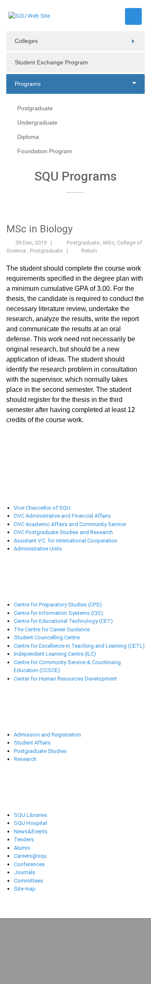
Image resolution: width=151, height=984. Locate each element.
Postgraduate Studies (40, 751)
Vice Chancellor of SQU (42, 508)
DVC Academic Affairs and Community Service (70, 524)
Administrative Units (38, 548)
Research (25, 759)
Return (89, 250)
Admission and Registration (47, 734)
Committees (28, 881)
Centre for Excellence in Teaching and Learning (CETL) (79, 646)
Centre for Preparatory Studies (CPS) (58, 604)
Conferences (29, 864)
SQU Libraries (30, 815)
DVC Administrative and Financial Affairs (62, 516)
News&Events (30, 831)
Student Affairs (32, 742)
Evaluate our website (76, 960)
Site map (25, 889)
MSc (109, 242)
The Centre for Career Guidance (52, 629)
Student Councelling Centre (47, 637)
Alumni (22, 848)
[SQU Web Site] (29, 15)
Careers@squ (30, 856)
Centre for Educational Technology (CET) (63, 621)
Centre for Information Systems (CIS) (58, 613)
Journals (24, 872)
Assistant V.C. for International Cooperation (65, 540)
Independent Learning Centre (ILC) (55, 654)
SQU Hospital (30, 823)
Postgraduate (84, 242)
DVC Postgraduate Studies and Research (63, 532)
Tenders (24, 839)
